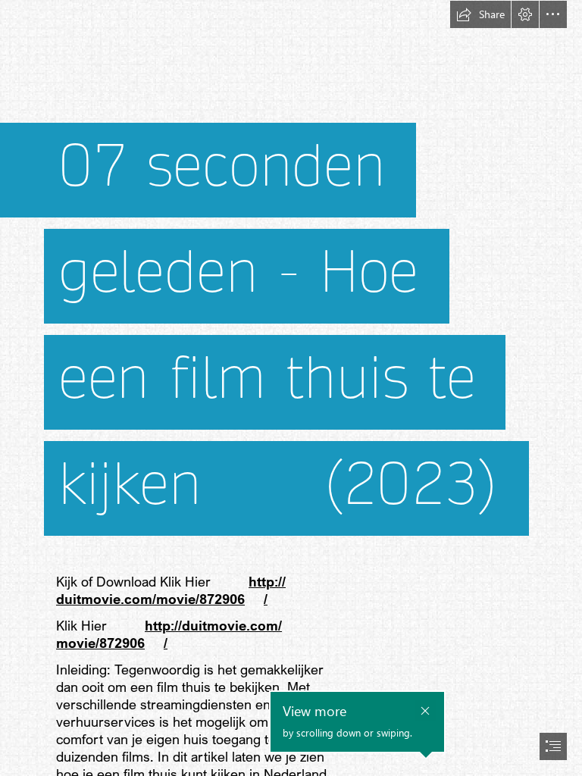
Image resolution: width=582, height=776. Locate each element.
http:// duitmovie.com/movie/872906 (171, 590)
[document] (291, 388)
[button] (480, 14)
